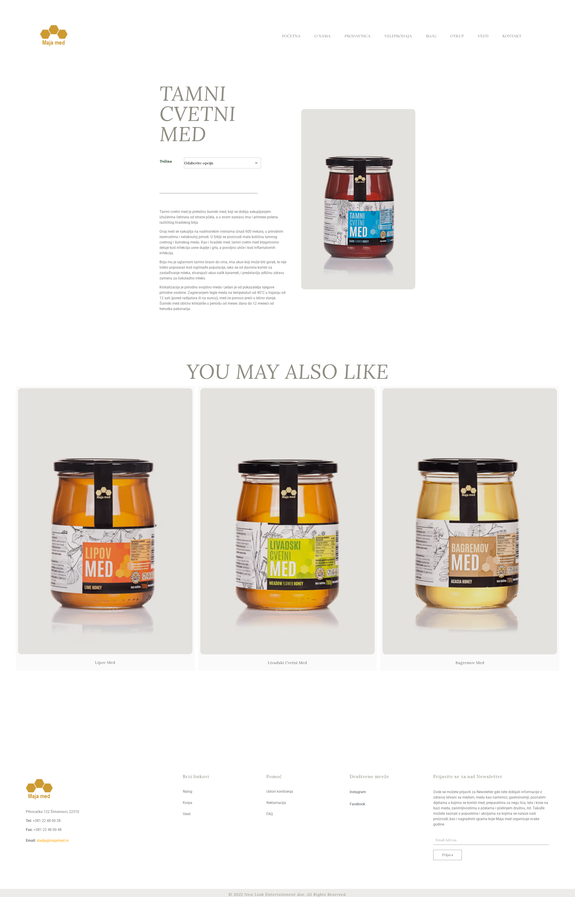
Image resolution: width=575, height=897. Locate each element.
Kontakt (511, 36)
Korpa (187, 803)
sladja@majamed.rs (53, 840)
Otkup (457, 36)
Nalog (187, 791)
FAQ (269, 814)
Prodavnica (358, 36)
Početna (291, 36)
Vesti (483, 36)
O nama (322, 36)
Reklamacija (276, 803)
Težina (166, 161)
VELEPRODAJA (398, 36)
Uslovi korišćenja (279, 791)
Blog (431, 36)
